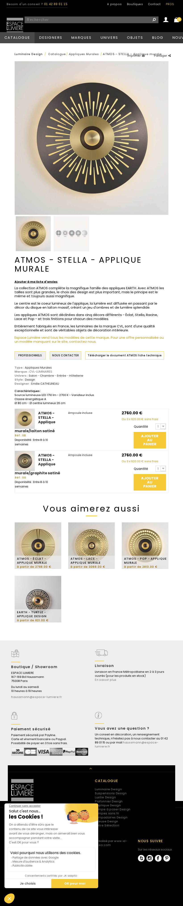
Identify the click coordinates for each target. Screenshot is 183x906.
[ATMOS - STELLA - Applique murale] (33, 233)
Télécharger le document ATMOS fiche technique (125, 355)
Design (30, 380)
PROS (170, 4)
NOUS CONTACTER (65, 355)
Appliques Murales (38, 368)
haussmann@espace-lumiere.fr (36, 697)
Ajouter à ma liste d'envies (36, 282)
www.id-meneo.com (109, 843)
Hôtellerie (76, 376)
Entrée (61, 376)
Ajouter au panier (149, 440)
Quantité (141, 427)
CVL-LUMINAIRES (40, 371)
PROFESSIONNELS (30, 355)
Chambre (47, 376)
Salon (33, 376)
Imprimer (134, 56)
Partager (160, 56)
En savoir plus (105, 680)
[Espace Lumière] (15, 26)
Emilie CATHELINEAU (45, 384)
